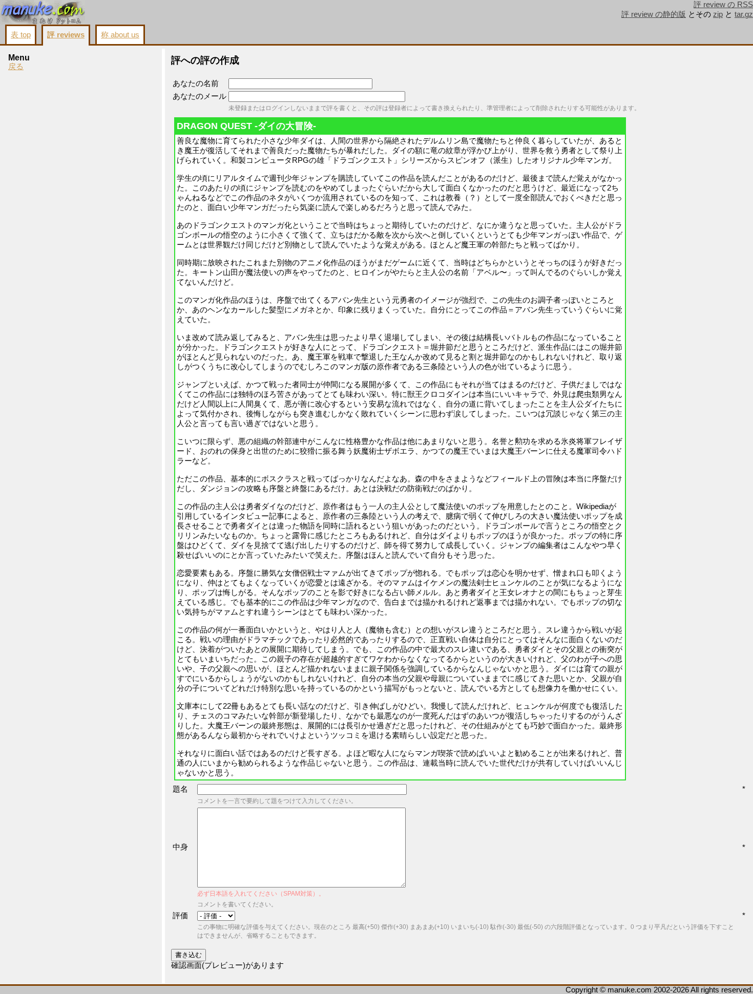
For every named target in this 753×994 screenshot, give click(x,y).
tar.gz (744, 14)
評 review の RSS (723, 5)
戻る (16, 66)
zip (718, 14)
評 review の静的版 (653, 14)
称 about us (120, 35)
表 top (21, 35)
